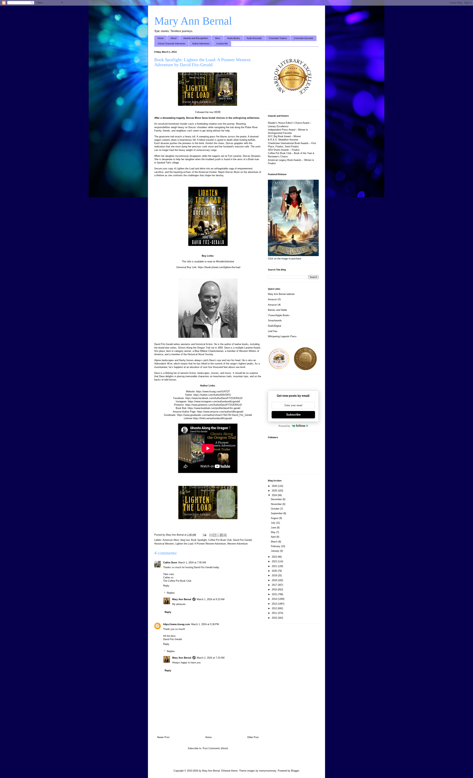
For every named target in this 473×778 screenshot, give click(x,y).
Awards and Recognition (195, 38)
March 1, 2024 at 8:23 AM (210, 599)
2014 (275, 599)
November (277, 504)
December (277, 499)
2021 (275, 566)
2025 (275, 490)
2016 (275, 589)
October (275, 508)
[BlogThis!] (214, 535)
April (273, 536)
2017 (275, 585)
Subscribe (293, 414)
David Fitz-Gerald (242, 540)
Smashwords (275, 320)
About (173, 38)
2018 (275, 580)
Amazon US (274, 299)
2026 (275, 486)
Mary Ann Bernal (193, 21)
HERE (217, 112)
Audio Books (233, 38)
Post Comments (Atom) (215, 748)
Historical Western (164, 543)
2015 (275, 594)
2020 (275, 570)
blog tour (185, 540)
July (273, 522)
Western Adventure (237, 543)
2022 (275, 561)
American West (171, 540)
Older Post (253, 737)
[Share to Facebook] (221, 535)
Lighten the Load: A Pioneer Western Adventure (200, 543)
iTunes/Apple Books (279, 315)
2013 (275, 603)
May (273, 532)
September (277, 513)
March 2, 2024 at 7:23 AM (210, 657)
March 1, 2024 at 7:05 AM (192, 562)
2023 (275, 556)
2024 (275, 495)
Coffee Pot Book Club (220, 540)
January (275, 550)
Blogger (295, 770)
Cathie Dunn (170, 562)
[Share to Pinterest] (225, 535)
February (276, 546)
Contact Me (222, 43)
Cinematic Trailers (278, 38)
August (275, 518)
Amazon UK (274, 304)
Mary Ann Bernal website (281, 294)
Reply (166, 585)
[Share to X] (218, 535)
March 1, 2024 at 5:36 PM (205, 624)
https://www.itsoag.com (176, 624)
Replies (171, 592)
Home (161, 38)
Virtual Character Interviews (171, 43)
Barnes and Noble (277, 310)
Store (217, 38)
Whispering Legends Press (282, 336)
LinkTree (272, 331)
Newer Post (163, 737)
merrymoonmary (267, 770)
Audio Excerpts (254, 38)
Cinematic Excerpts (303, 38)
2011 (275, 613)
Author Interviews (201, 43)
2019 (275, 575)
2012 (275, 608)
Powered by (284, 425)
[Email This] (211, 535)
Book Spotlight (199, 540)
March (274, 541)
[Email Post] (204, 534)
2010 (275, 617)
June (274, 527)
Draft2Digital (274, 325)
